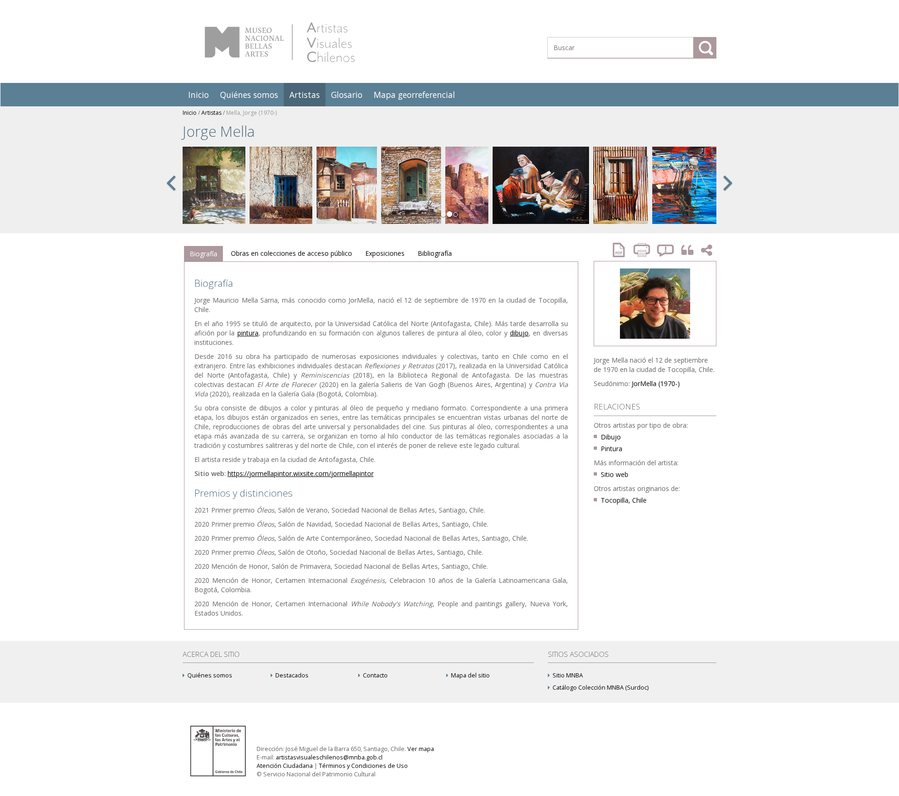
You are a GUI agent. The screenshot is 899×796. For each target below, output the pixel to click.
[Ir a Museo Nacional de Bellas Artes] (220, 750)
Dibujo (611, 436)
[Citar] (685, 250)
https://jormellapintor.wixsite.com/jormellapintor (301, 473)
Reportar (665, 250)
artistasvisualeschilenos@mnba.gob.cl (329, 757)
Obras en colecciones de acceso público (291, 253)
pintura (247, 332)
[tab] (203, 254)
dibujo (519, 332)
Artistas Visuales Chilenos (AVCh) (280, 42)
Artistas (304, 94)
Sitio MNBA (568, 675)
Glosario (346, 94)
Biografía (203, 253)
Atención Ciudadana (285, 766)
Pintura (611, 448)
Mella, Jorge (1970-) (251, 113)
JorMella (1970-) (656, 383)
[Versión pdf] (621, 250)
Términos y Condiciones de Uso (363, 766)
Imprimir (643, 250)
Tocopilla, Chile (624, 500)
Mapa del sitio (470, 675)
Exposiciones (385, 253)
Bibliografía (435, 253)
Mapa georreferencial (414, 94)
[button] (171, 193)
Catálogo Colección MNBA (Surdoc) (600, 688)
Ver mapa (420, 749)
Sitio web (614, 474)
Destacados (292, 675)
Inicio (198, 94)
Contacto (375, 675)
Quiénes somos (249, 94)
